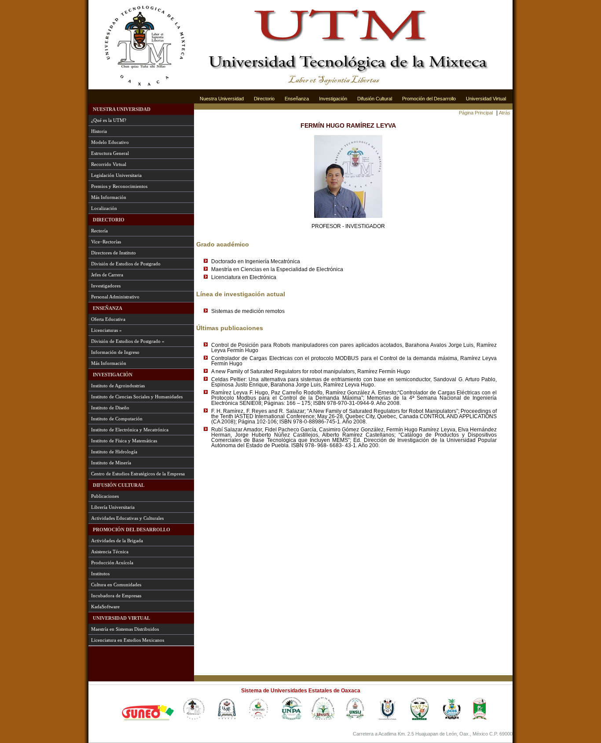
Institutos (100, 573)
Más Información (108, 197)
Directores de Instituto (113, 252)
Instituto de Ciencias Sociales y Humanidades (137, 396)
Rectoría (99, 230)
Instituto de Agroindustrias (118, 385)
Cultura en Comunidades (116, 584)
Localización (104, 208)
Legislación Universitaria (116, 175)
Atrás (504, 112)
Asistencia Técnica (109, 551)
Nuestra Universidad (222, 98)
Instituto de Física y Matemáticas (124, 440)
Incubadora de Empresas (116, 595)
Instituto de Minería (111, 462)
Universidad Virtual (486, 98)
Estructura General (110, 153)
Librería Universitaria (113, 507)
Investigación (333, 98)
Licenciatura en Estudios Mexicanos (127, 640)
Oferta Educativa (108, 319)
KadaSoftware (105, 606)
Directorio (264, 98)
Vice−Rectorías (106, 241)
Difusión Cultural (374, 98)
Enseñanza (297, 98)
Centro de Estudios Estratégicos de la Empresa (138, 473)
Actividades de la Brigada (117, 540)
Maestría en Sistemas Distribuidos (125, 629)
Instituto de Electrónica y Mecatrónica (130, 429)
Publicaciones (105, 496)
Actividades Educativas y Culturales (127, 518)
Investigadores (106, 285)
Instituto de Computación (117, 418)
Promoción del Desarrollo (429, 98)
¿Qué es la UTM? (108, 120)
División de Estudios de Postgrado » (128, 341)
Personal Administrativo (115, 296)
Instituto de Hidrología (114, 451)
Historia (99, 131)
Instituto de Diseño (110, 407)
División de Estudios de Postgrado (126, 263)
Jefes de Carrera (107, 274)
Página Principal (476, 112)
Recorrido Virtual (108, 164)
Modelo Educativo (110, 142)
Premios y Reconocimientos (119, 186)
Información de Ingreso (115, 352)
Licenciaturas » (106, 330)
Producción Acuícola (112, 562)
